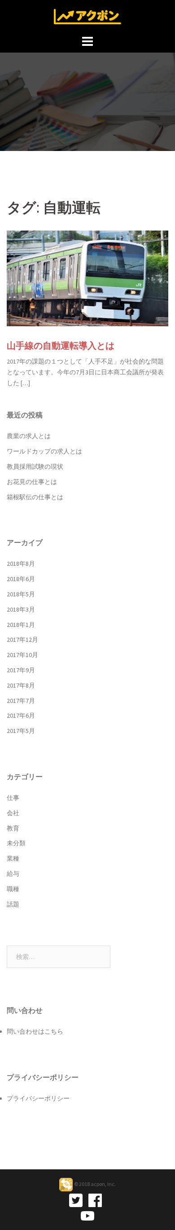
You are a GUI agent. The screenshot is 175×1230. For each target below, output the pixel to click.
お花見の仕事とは (32, 482)
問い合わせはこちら (35, 1031)
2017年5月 (21, 731)
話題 (13, 904)
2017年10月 (22, 655)
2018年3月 (21, 609)
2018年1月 (21, 625)
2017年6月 (21, 715)
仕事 (13, 798)
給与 (13, 874)
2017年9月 (21, 670)
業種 (13, 858)
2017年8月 (21, 685)
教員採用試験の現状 (35, 466)
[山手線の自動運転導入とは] (87, 278)
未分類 (16, 843)
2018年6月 (21, 579)
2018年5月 (21, 594)
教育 (13, 828)
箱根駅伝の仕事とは (35, 497)
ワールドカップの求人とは (44, 451)
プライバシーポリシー (38, 1098)
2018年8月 (21, 563)
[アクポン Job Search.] (87, 16)
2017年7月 (21, 701)
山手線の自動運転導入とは (60, 345)
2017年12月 (22, 639)
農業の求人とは (29, 436)
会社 (13, 813)
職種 (13, 889)
